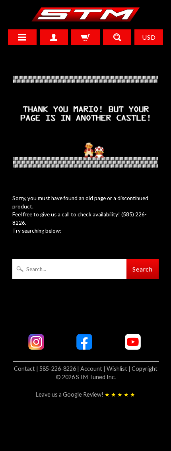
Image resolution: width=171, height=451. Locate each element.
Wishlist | (119, 368)
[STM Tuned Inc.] (85, 14)
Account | (93, 368)
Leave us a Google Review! (85, 394)
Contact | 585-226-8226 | (47, 368)
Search (142, 269)
